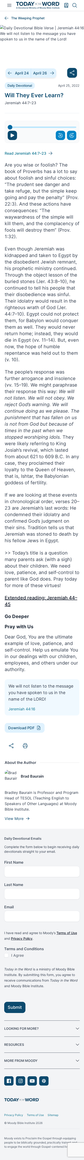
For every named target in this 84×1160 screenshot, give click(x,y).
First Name (13, 862)
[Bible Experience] (66, 5)
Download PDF (21, 727)
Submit (15, 1007)
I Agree (17, 955)
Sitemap (53, 1115)
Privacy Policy (21, 938)
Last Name (13, 884)
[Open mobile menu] (9, 5)
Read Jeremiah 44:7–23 (25, 153)
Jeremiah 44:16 (21, 709)
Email (9, 907)
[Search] (74, 5)
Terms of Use (66, 933)
